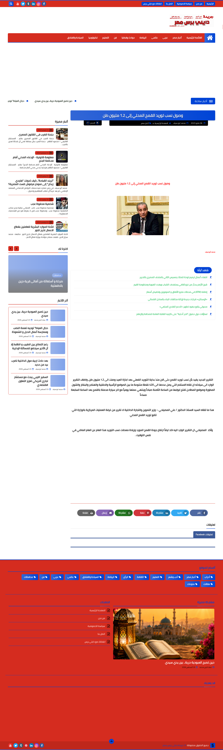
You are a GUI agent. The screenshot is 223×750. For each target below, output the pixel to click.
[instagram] (38, 3)
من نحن (199, 4)
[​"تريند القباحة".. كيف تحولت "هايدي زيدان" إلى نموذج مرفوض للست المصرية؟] (62, 180)
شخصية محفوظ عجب (42, 203)
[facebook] (44, 3)
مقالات (206, 584)
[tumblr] (28, 3)
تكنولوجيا (92, 37)
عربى (165, 37)
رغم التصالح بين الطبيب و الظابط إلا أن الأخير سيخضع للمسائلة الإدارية (29, 346)
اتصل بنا (169, 4)
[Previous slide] (16, 248)
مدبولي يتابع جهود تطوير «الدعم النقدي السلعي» (183, 307)
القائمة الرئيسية (194, 37)
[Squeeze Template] (212, 745)
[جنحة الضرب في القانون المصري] (62, 134)
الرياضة (143, 37)
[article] (38, 274)
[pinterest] (26, 745)
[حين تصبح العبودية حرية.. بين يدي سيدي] (57, 315)
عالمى (154, 37)
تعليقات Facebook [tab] (204, 534)
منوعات (191, 584)
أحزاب (207, 577)
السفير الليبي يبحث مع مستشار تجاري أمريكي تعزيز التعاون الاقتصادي (31, 381)
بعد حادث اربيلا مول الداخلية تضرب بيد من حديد (29, 362)
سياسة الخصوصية (184, 4)
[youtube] (18, 3)
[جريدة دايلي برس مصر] (191, 20)
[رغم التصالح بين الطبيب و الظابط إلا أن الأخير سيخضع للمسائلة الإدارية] (57, 348)
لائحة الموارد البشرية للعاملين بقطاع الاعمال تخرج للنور (34, 228)
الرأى (125, 577)
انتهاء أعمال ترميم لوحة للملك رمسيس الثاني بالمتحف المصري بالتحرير (173, 277)
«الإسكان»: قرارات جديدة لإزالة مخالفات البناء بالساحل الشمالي (177, 299)
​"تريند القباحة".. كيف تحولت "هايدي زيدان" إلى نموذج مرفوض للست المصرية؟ (31, 182)
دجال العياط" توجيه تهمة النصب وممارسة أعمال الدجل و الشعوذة (30, 329)
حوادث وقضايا (128, 37)
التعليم (105, 37)
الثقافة (140, 577)
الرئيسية (210, 4)
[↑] (111, 741)
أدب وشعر (173, 577)
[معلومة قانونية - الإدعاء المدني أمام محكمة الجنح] (62, 157)
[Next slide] (10, 248)
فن (115, 37)
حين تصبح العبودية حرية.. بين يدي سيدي (70, 101)
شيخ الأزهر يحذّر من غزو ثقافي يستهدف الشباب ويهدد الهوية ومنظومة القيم (170, 284)
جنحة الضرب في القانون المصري (36, 134)
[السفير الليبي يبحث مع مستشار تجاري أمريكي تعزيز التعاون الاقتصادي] (57, 381)
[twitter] (23, 3)
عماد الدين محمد (205, 667)
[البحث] (11, 3)
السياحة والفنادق (75, 37)
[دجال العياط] (57, 332)
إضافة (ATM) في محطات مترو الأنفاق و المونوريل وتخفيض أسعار (176, 292)
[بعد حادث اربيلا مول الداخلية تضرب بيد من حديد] (57, 364)
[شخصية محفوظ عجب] (62, 203)
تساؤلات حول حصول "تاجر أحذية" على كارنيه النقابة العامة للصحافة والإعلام (171, 314)
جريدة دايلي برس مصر (172, 745)
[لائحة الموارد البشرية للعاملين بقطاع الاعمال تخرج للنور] (62, 226)
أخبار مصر (177, 37)
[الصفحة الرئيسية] (210, 37)
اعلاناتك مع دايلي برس (152, 4)
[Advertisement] (111, 73)
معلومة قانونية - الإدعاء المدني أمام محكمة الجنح (33, 159)
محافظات (28, 577)
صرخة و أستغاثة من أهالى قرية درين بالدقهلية (40, 283)
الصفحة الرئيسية (161, 123)
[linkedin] (33, 3)
